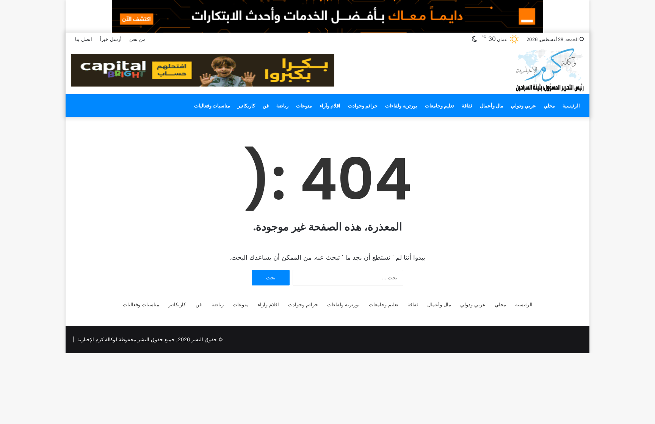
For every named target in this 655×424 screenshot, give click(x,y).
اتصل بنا (83, 39)
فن (266, 105)
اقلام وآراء (330, 105)
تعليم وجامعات (439, 105)
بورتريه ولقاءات (401, 105)
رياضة (282, 105)
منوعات (304, 105)
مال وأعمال (491, 105)
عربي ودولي (523, 105)
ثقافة (467, 105)
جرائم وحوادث (363, 105)
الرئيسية (571, 105)
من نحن (137, 39)
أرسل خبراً (111, 39)
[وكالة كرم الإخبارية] (549, 69)
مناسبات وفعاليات (212, 105)
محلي (549, 105)
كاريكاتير (246, 105)
